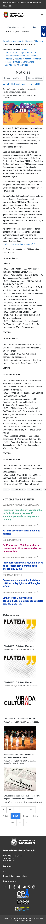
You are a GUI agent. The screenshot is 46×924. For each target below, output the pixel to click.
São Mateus (10, 65)
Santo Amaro (28, 62)
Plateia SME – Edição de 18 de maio (19, 646)
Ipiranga (8, 59)
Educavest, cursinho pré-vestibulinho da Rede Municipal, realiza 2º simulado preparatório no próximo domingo (22, 515)
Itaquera (18, 59)
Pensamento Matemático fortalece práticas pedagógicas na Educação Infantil (21, 583)
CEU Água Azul (18, 489)
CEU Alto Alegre (34, 489)
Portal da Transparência (34, 2)
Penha (8, 62)
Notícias (26, 31)
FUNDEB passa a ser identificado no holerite (21, 532)
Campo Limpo (11, 52)
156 (5, 871)
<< (10, 809)
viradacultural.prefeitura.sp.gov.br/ (19, 244)
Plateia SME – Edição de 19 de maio (19, 682)
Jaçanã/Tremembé (33, 59)
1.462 (30, 809)
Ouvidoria (23, 2)
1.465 (25, 816)
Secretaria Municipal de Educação (18, 41)
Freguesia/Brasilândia (15, 55)
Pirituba (16, 62)
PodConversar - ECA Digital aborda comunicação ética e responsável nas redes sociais (22, 548)
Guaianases (32, 55)
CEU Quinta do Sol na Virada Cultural (19, 718)
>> (20, 822)
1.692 (11, 822)
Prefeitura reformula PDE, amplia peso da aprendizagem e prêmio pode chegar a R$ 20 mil (23, 565)
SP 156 (5, 6)
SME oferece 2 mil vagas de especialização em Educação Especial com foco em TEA (23, 600)
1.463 (5, 816)
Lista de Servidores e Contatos (16, 876)
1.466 (35, 816)
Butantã (25, 49)
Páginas (16, 31)
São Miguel (23, 65)
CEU (6, 489)
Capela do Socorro (28, 52)
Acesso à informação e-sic (11, 2)
